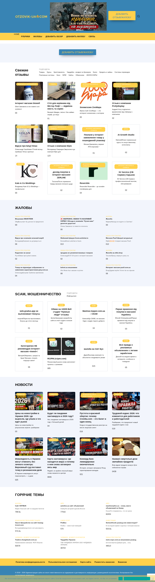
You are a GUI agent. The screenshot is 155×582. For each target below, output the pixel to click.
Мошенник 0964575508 (24, 219)
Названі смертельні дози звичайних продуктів (124, 460)
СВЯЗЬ (92, 36)
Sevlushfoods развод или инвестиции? (122, 523)
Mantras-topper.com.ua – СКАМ (93, 312)
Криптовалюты (59, 72)
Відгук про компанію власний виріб (29, 238)
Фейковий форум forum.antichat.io (74, 238)
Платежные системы (46, 75)
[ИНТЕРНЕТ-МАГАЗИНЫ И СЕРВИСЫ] (94, 103)
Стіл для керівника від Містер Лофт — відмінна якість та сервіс (59, 106)
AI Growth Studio (126, 135)
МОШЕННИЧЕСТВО (44, 294)
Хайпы (71, 75)
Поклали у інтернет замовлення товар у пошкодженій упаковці (93, 137)
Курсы (49, 72)
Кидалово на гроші (22, 253)
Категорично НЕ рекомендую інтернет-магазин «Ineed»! (29, 349)
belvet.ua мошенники (68, 267)
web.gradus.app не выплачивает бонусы (29, 312)
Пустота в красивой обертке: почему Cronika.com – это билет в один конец (93, 417)
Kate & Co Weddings (25, 183)
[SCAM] (61, 354)
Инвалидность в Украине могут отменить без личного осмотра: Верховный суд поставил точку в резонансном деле (28, 464)
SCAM (20, 294)
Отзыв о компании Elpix (59, 146)
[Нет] (152, 578)
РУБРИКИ (25, 36)
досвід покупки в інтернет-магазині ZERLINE (61, 175)
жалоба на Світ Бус (93, 349)
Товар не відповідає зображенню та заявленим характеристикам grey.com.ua (31, 269)
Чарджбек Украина (67, 540)
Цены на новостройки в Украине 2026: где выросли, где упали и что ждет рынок (28, 417)
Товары (42, 72)
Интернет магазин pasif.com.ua (118, 267)
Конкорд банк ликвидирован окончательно (87, 462)
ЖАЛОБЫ (37, 36)
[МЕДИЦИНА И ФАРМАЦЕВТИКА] (29, 99)
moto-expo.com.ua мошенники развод (121, 540)
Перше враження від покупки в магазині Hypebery (126, 312)
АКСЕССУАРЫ (91, 75)
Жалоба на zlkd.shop (114, 253)
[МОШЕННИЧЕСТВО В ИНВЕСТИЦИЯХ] (94, 409)
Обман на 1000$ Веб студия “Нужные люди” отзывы (61, 312)
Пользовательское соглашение (62, 562)
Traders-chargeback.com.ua (26, 540)
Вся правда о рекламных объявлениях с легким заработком (126, 349)
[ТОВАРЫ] (61, 99)
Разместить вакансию (105, 562)
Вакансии (122, 562)
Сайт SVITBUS (20, 506)
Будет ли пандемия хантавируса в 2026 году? (60, 414)
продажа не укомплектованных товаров (76, 253)
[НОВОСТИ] (29, 409)
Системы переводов (122, 72)
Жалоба (109, 219)
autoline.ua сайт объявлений (72, 506)
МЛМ (64, 75)
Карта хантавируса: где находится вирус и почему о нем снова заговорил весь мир (60, 463)
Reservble (85, 183)
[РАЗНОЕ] (29, 178)
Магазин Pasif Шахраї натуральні (119, 238)
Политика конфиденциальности (30, 562)
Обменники (80, 75)
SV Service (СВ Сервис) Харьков (126, 173)
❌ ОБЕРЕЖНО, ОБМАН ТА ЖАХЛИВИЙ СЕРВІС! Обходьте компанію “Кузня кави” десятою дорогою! (77, 221)
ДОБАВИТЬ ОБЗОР (54, 36)
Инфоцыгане (71, 296)
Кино (58, 75)
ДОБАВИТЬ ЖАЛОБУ (75, 36)
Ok (121, 578)
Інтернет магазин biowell (27, 103)
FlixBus (63, 523)
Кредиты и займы (105, 72)
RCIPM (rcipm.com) (56, 358)
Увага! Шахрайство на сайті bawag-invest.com (29, 524)
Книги (95, 72)
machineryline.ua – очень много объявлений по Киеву (118, 507)
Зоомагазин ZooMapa (90, 107)
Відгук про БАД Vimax (26, 146)
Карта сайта (85, 562)
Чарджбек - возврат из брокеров (79, 72)
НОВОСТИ (23, 385)
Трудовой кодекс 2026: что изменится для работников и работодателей (126, 416)
